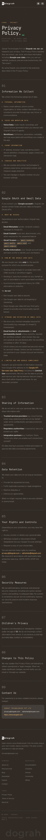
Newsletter (6, 776)
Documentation (30, 765)
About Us (5, 765)
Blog (3, 773)
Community (29, 776)
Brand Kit (5, 802)
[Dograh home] (8, 3)
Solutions (28, 769)
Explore (4, 780)
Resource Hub (7, 769)
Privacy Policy (7, 795)
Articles (28, 773)
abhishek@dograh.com (31, 553)
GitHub (27, 780)
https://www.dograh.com (13, 715)
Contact (5, 784)
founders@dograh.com (10, 753)
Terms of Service (8, 798)
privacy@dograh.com (10, 553)
